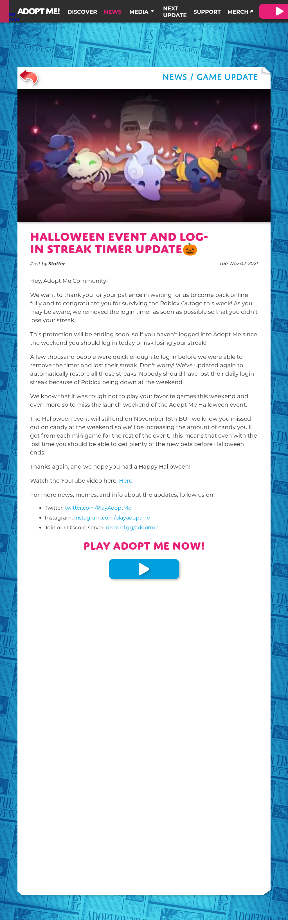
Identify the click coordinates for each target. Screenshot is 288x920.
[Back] (28, 78)
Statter (56, 264)
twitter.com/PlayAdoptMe (98, 508)
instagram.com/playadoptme (112, 517)
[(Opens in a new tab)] (4, 11)
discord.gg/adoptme (132, 527)
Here (125, 480)
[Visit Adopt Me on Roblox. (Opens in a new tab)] (144, 569)
